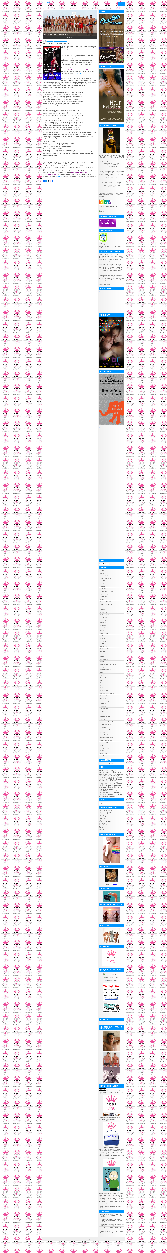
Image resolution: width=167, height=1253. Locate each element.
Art (100, 583)
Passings (102, 703)
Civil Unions (103, 607)
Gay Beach (102, 646)
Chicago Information (105, 604)
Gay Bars (102, 643)
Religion (102, 719)
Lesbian (102, 677)
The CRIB (101, 829)
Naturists (102, 688)
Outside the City (104, 701)
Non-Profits (102, 695)
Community (103, 612)
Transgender (103, 742)
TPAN (100, 831)
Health (101, 656)
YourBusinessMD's (103, 1120)
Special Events (103, 729)
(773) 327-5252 (78, 73)
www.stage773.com (85, 69)
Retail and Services (105, 724)
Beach (101, 586)
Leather (102, 672)
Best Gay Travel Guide (104, 813)
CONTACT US (103, 615)
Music (101, 685)
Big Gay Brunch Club (105, 591)
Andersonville (103, 575)
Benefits (102, 588)
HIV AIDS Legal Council (105, 821)
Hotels (101, 667)
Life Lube (101, 826)
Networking (102, 690)
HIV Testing (102, 823)
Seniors (102, 727)
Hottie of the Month (104, 669)
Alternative (102, 573)
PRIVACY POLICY (104, 709)
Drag (101, 630)
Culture (101, 620)
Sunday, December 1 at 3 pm (74, 164)
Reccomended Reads (105, 714)
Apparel (102, 581)
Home (121, 4)
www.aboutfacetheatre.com (70, 69)
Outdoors (102, 698)
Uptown (102, 750)
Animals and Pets (104, 578)
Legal (101, 675)
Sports (101, 732)
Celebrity (102, 599)
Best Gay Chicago (85, 1239)
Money (101, 680)
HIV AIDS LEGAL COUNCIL (107, 664)
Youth (101, 755)
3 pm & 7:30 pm (85, 167)
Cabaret (102, 596)
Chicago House (102, 818)
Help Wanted (103, 659)
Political (102, 706)
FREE (101, 641)
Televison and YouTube (106, 737)
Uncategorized (103, 748)
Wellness (102, 753)
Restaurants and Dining (106, 722)
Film (101, 635)
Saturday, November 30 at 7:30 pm (53, 164)
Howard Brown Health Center (106, 824)
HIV (101, 662)
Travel (101, 745)
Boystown (102, 594)
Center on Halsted (104, 601)
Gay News (101, 820)
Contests (102, 617)
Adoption (102, 570)
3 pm (45, 169)
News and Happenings (52, 41)
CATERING (101, 815)
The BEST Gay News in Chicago (53, 34)
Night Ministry (102, 828)
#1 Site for (111, 884)
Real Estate (103, 711)
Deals (101, 625)
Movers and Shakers (105, 682)
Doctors (102, 628)
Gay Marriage (103, 648)
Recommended (103, 716)
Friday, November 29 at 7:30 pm (85, 162)
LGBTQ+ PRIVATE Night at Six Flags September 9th (112, 1228)
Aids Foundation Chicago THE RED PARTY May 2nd (112, 1225)
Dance (101, 622)
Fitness (102, 638)
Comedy (102, 609)
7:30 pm (70, 167)
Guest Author (103, 654)
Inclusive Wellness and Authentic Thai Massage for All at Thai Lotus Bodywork (111, 1215)
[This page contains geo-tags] (101, 211)
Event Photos (103, 633)
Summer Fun (103, 735)
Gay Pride (102, 651)
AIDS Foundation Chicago (105, 810)
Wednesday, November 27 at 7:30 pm (64, 162)
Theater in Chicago (62, 41)
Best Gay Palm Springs (105, 812)
